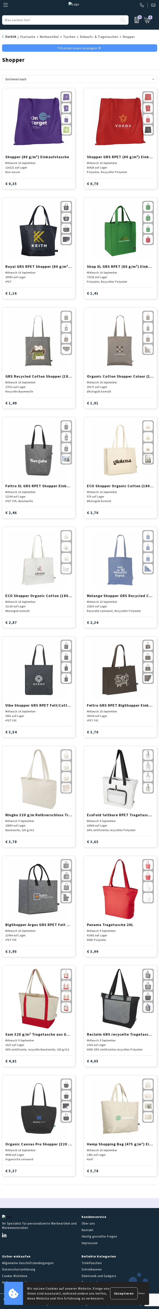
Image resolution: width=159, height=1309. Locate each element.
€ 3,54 (11, 732)
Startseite (27, 37)
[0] (135, 20)
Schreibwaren (92, 1269)
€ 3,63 (93, 841)
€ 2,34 (93, 622)
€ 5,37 (11, 1170)
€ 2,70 (93, 512)
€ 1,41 (93, 293)
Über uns (88, 1223)
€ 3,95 (11, 951)
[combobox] (60, 20)
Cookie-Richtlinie (15, 1276)
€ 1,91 (93, 403)
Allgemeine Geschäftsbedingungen (28, 1263)
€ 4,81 (11, 1061)
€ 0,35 (11, 183)
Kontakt (88, 1230)
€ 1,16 (11, 293)
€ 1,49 (11, 403)
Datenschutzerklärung (18, 1269)
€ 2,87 (11, 622)
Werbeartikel (49, 37)
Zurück (10, 37)
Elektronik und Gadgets (99, 1276)
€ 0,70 (93, 183)
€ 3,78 (11, 841)
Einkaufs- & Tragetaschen (99, 37)
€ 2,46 (11, 512)
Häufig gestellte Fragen (99, 1236)
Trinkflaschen (92, 1263)
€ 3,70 (93, 732)
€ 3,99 (93, 951)
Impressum (90, 1243)
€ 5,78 (93, 1170)
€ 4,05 (93, 1061)
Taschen (69, 37)
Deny (142, 1293)
